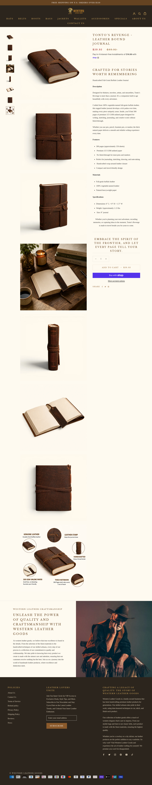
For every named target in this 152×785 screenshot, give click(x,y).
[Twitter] (105, 286)
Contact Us (76, 23)
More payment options (116, 281)
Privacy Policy (13, 710)
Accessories (100, 19)
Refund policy (13, 706)
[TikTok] (132, 754)
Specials (121, 19)
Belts (22, 19)
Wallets (80, 19)
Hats (9, 19)
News (10, 723)
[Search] (139, 13)
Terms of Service (14, 701)
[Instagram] (115, 754)
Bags (49, 19)
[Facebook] (102, 286)
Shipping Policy (14, 714)
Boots (36, 19)
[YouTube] (126, 754)
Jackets (63, 19)
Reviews (11, 719)
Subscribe (57, 726)
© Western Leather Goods (26, 773)
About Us (139, 19)
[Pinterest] (108, 286)
